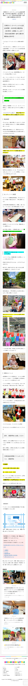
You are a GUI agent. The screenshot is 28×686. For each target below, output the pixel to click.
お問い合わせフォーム (9, 556)
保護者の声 (5, 672)
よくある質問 (17, 667)
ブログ (16, 668)
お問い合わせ (17, 672)
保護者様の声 (7, 553)
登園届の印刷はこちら (18, 675)
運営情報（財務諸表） (6, 675)
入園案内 (6, 550)
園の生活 (4, 668)
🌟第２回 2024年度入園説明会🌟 (12, 645)
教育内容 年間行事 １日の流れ (10, 555)
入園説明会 (14, 19)
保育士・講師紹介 (6, 671)
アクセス (6, 551)
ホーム (4, 667)
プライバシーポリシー (18, 671)
